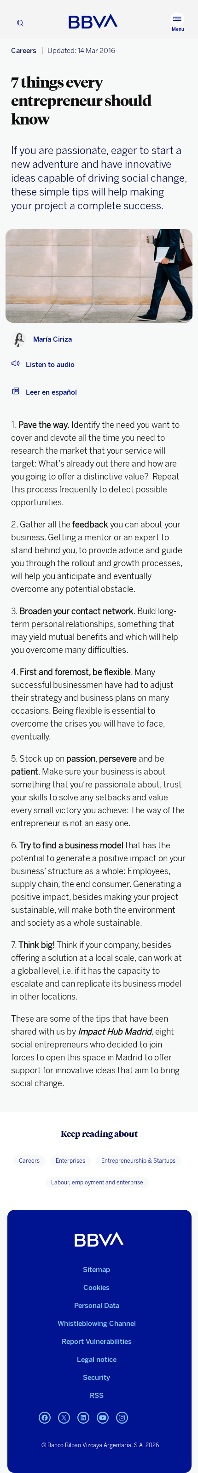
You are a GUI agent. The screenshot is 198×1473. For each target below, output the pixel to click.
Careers (23, 50)
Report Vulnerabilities (97, 1341)
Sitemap (96, 1270)
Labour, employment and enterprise (97, 1182)
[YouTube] (102, 1423)
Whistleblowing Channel (97, 1323)
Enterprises (70, 1161)
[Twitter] (64, 1423)
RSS (97, 1395)
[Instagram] (122, 1423)
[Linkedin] (83, 1423)
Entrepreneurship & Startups (138, 1161)
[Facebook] (44, 1423)
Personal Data (96, 1305)
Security (96, 1377)
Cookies (96, 1288)
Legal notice (96, 1359)
